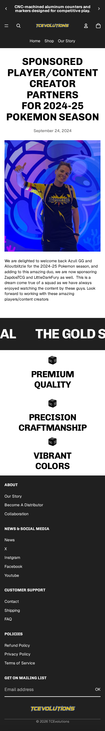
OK (98, 689)
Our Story (66, 40)
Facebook (13, 566)
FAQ (8, 619)
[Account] (86, 26)
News (9, 539)
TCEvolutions (59, 721)
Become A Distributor (23, 504)
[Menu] (6, 25)
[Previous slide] (6, 9)
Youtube (11, 575)
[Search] (18, 26)
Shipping (12, 610)
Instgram (12, 557)
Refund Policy (17, 645)
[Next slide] (99, 9)
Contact (11, 601)
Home (35, 40)
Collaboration (16, 513)
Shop (49, 40)
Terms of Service (19, 663)
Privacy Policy (17, 654)
